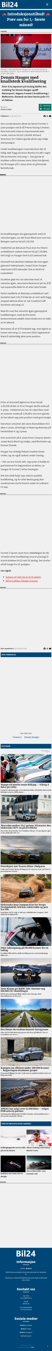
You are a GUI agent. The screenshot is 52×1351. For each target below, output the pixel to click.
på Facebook (26, 1325)
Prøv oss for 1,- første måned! (26, 22)
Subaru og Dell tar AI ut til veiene (23, 577)
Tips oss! (46, 109)
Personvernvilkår (26, 1345)
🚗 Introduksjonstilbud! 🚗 (26, 13)
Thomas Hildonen (26, 1310)
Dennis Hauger (31, 737)
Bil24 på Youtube (26, 1336)
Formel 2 (17, 737)
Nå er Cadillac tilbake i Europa (22, 581)
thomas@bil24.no (26, 1298)
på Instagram (26, 1332)
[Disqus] (26, 694)
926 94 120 (46, 106)
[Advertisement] (26, 202)
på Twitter (26, 1329)
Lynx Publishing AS (24, 1347)
